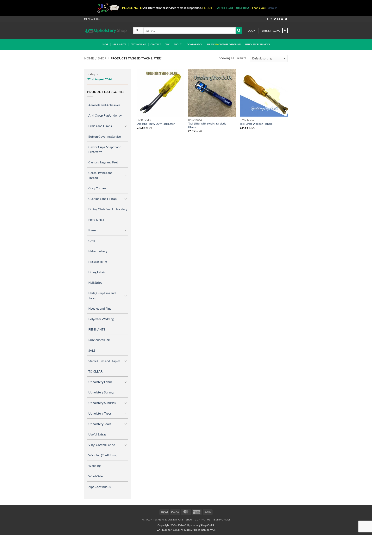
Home (89, 58)
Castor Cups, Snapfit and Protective (104, 149)
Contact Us (202, 519)
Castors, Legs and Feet (103, 162)
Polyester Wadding (101, 319)
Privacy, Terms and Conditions (162, 519)
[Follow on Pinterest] (282, 19)
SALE (91, 350)
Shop (105, 44)
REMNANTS (96, 329)
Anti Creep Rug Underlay (105, 115)
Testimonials (138, 44)
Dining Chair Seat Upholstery (107, 209)
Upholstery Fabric (100, 382)
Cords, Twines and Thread (100, 175)
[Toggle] (125, 126)
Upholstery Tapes (100, 413)
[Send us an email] (278, 19)
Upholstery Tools (99, 424)
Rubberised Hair (99, 340)
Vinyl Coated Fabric (101, 445)
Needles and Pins (99, 308)
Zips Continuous (99, 487)
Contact (156, 44)
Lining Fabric (96, 272)
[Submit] (239, 30)
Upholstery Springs (101, 392)
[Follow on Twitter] (275, 19)
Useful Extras (97, 434)
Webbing (94, 465)
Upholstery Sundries (102, 402)
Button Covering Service (104, 136)
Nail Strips (95, 282)
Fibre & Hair (96, 219)
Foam (92, 230)
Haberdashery (97, 251)
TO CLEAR (95, 371)
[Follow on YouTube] (286, 19)
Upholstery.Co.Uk (200, 525)
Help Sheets (119, 44)
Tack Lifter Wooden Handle (256, 123)
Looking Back (194, 44)
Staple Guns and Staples (104, 361)
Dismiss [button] (272, 7)
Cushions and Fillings (102, 198)
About (178, 44)
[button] (92, 19)
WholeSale (95, 476)
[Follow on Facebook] (267, 19)
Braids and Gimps (100, 126)
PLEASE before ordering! (224, 44)
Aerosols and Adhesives (104, 105)
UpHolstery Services (257, 44)
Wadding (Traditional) (102, 455)
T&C (167, 44)
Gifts (91, 240)
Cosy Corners (97, 188)
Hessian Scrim (97, 261)
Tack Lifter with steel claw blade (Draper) (207, 125)
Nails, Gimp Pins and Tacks (102, 295)
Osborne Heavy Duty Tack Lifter (156, 123)
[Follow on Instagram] (271, 19)
